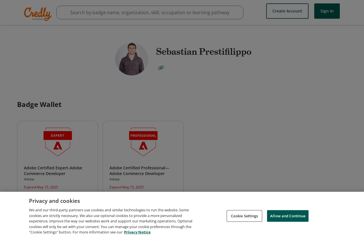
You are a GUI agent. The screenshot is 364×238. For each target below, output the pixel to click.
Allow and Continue (287, 215)
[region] (182, 215)
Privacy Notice (137, 232)
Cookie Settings (244, 215)
